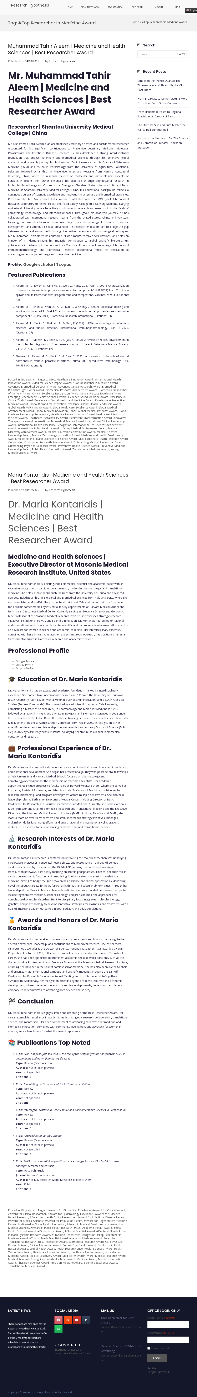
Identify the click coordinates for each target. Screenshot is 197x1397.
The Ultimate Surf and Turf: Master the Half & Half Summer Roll (161, 127)
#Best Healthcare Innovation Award (70, 379)
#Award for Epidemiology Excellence (70, 1214)
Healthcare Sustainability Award (48, 418)
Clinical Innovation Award (45, 1245)
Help (177, 7)
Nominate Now (90, 7)
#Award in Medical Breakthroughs (88, 1224)
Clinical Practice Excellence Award (101, 393)
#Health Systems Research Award (29, 1235)
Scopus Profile (25, 668)
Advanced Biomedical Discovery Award (32, 386)
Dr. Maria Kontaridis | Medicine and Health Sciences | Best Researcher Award (56, 522)
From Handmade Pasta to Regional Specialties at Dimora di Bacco (159, 114)
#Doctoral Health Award (111, 1231)
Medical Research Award (110, 1256)
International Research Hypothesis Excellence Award (72, 1351)
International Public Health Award (38, 428)
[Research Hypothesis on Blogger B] (68, 1320)
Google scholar (38, 264)
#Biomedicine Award (50, 1231)
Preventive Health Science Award (78, 446)
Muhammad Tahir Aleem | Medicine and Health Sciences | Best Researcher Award (66, 49)
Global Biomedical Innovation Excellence (54, 404)
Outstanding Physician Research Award (32, 446)
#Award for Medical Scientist (26, 1221)
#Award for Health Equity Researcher (53, 1217)
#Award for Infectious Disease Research (102, 1217)
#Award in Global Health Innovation (43, 1224)
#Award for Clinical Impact (108, 1210)
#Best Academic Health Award (93, 1227)
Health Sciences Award (98, 1248)
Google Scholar (25, 661)
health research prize (70, 1248)
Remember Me (161, 1348)
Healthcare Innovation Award (51, 1252)
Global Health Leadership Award (101, 404)
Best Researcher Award (52, 1242)
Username (161, 1318)
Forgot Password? (158, 1372)
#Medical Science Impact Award (51, 383)
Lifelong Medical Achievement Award (83, 428)
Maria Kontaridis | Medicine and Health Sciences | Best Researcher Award (68, 478)
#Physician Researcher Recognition (73, 1235)
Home (69, 7)
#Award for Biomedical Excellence (69, 1210)
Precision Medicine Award (66, 1262)
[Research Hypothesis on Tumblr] (86, 1320)
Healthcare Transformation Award (90, 418)
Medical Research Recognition (27, 1259)
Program (137, 7)
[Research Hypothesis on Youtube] (77, 1320)
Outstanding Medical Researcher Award (98, 442)
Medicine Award (86, 1259)
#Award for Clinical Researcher (27, 1214)
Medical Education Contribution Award (71, 432)
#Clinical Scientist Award (80, 1231)
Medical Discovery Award (45, 1256)
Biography (27, 379)
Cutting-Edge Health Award (79, 1245)
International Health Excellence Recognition (44, 425)
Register (152, 1368)
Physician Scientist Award (33, 1262)
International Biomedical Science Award (59, 421)
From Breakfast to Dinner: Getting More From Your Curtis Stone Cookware (162, 101)
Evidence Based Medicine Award (88, 397)
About (159, 7)
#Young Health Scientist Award (48, 1238)
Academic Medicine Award (85, 1238)
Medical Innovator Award (77, 1256)
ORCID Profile (24, 665)
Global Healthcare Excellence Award (75, 407)
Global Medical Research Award (97, 411)
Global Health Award (42, 1248)
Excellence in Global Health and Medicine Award (63, 400)
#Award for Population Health (63, 1221)
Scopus (63, 264)
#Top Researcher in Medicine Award (95, 383)
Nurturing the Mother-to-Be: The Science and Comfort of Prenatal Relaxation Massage (162, 142)
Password (160, 1333)
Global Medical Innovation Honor (55, 411)
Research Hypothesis (30, 5)
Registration (116, 7)
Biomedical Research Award (86, 1242)
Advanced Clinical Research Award (79, 386)
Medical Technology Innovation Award (56, 435)
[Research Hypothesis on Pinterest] (58, 1320)
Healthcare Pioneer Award (87, 1252)
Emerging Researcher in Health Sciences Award (37, 397)
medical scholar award (61, 1259)
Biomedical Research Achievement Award (71, 390)
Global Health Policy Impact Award (29, 407)
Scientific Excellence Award (100, 1262)
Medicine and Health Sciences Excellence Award (47, 439)
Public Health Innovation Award (51, 449)
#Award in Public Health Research (52, 1227)
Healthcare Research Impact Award (73, 414)
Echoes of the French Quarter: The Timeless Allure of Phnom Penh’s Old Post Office (160, 85)
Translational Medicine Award (90, 449)
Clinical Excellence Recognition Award (55, 393)
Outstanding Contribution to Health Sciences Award (40, 442)
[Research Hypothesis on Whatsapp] (58, 1329)
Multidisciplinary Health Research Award (103, 439)
